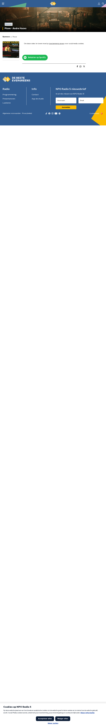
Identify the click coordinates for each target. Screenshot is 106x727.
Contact (35, 95)
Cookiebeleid (94, 113)
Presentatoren (9, 99)
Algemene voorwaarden (12, 113)
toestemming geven (56, 43)
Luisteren (7, 103)
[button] (3, 4)
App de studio (38, 99)
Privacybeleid (27, 113)
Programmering (9, 95)
